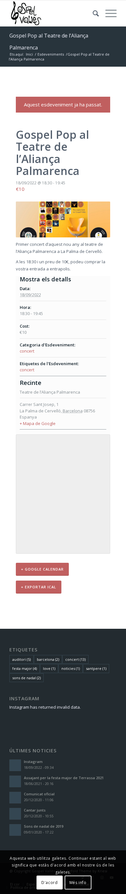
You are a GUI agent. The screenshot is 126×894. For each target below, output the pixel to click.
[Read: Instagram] (15, 765)
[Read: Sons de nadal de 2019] (15, 830)
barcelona (48, 659)
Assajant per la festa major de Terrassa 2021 (64, 777)
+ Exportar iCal (38, 586)
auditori (21, 659)
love (49, 668)
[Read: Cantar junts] (15, 814)
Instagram (33, 761)
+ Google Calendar (42, 569)
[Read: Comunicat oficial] (15, 797)
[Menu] (108, 13)
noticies (70, 668)
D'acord (49, 882)
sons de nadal (26, 677)
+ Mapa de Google (38, 423)
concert (27, 351)
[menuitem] (92, 13)
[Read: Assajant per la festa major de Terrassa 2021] (15, 781)
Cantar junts (35, 810)
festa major (24, 668)
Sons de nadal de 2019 (43, 826)
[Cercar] (92, 13)
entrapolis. (60, 269)
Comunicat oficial (39, 793)
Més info (78, 882)
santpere (96, 668)
